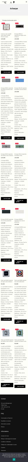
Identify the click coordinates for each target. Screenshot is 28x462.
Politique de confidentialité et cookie (9, 444)
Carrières (3, 447)
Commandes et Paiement (6, 418)
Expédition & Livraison (6, 421)
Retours (3, 426)
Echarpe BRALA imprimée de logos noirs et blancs (20, 35)
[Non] (26, 458)
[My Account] (11, 2)
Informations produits (5, 423)
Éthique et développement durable (8, 438)
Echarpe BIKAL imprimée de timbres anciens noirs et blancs (7, 90)
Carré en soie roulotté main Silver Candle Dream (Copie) (6, 35)
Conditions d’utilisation (6, 441)
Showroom (3, 450)
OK (14, 459)
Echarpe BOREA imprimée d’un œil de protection (19, 221)
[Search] (5, 2)
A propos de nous (5, 435)
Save (4, 23)
